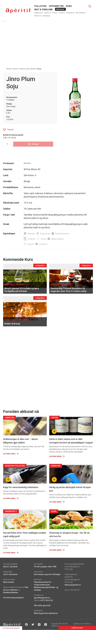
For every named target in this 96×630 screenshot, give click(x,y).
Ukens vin (47, 13)
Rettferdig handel (62, 234)
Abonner (60, 9)
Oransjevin (43, 244)
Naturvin (31, 244)
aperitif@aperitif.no (42, 598)
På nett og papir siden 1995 (45, 567)
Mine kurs (37, 16)
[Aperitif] (18, 10)
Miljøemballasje (57, 239)
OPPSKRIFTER (56, 6)
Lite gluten (32, 239)
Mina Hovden (8, 582)
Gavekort (62, 13)
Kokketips (46, 16)
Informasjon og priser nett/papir (47, 574)
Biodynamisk (45, 234)
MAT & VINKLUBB (43, 9)
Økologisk (31, 234)
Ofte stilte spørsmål (42, 605)
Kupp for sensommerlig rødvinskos (20, 487)
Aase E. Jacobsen (10, 567)
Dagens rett (38, 13)
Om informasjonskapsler (13, 598)
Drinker (54, 13)
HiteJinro (27, 163)
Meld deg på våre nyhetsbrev (46, 613)
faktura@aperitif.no (73, 585)
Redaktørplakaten (10, 592)
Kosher (43, 239)
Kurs (69, 6)
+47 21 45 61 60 (46, 600)
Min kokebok (80, 13)
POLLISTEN (40, 6)
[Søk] (89, 6)
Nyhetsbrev (70, 13)
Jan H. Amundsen (10, 574)
